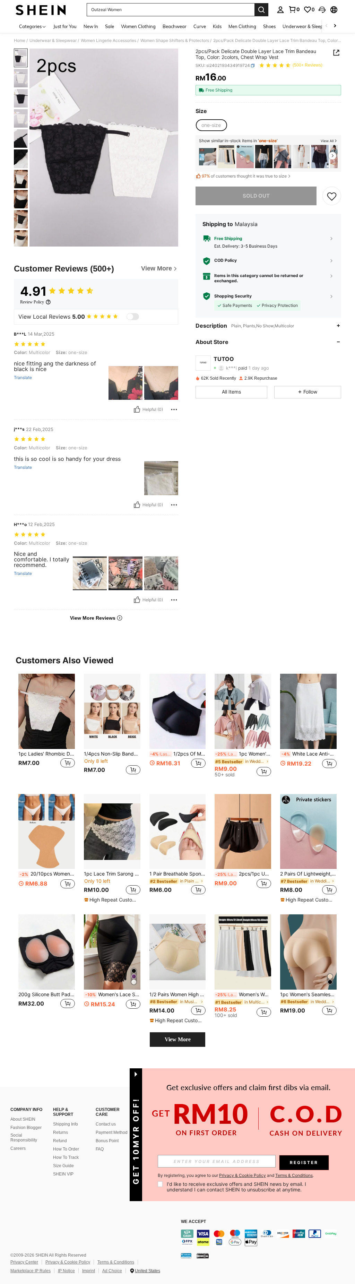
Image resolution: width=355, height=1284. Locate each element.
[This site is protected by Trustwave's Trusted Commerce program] (186, 1255)
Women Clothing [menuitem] (138, 26)
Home (19, 40)
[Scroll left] (326, 26)
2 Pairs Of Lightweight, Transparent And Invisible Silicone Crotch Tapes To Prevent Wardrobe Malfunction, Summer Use (308, 874)
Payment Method (112, 1132)
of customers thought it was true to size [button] (244, 176)
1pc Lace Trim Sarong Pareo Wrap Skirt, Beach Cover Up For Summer (112, 874)
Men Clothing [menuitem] (242, 26)
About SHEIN (22, 1119)
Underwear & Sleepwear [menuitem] (308, 26)
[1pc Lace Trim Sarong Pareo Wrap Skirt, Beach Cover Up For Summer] (112, 831)
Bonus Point (107, 1140)
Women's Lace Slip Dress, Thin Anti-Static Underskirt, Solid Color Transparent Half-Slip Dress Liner (112, 994)
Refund (60, 1140)
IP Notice (66, 1270)
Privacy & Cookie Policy (67, 1262)
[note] (111, 899)
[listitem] (207, 156)
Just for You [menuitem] (65, 26)
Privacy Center (24, 1262)
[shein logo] (41, 9)
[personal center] (280, 10)
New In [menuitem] (91, 26)
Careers (18, 1148)
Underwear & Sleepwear (53, 40)
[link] (294, 9)
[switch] (133, 316)
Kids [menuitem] (217, 26)
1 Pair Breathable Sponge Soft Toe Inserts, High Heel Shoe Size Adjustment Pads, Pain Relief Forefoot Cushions (177, 874)
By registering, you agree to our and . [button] (236, 1175)
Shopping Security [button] (233, 296)
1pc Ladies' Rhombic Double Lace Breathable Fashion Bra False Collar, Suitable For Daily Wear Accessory (46, 754)
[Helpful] (137, 409)
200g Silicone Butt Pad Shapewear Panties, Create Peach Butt (46, 994)
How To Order (66, 1149)
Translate (23, 377)
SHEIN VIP (63, 1174)
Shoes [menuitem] (269, 26)
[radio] (211, 125)
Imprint (88, 1270)
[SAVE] (331, 196)
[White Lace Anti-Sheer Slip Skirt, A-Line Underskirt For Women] (308, 711)
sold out (256, 195)
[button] (322, 10)
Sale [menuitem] (109, 26)
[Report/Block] (174, 409)
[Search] (261, 9)
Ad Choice (112, 1270)
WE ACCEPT (193, 1222)
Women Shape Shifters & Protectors (174, 40)
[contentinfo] (266, 1238)
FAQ (100, 1149)
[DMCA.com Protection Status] (203, 1255)
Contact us (106, 1124)
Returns (60, 1132)
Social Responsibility (23, 1138)
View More (178, 1039)
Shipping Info (65, 1124)
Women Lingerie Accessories (108, 40)
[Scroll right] (334, 26)
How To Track (66, 1157)
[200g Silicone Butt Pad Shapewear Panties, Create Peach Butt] (46, 952)
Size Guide (63, 1165)
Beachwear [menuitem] (175, 26)
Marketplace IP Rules (30, 1270)
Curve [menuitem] (199, 26)
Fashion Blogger (26, 1127)
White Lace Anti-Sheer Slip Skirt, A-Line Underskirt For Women (309, 754)
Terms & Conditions (115, 1262)
